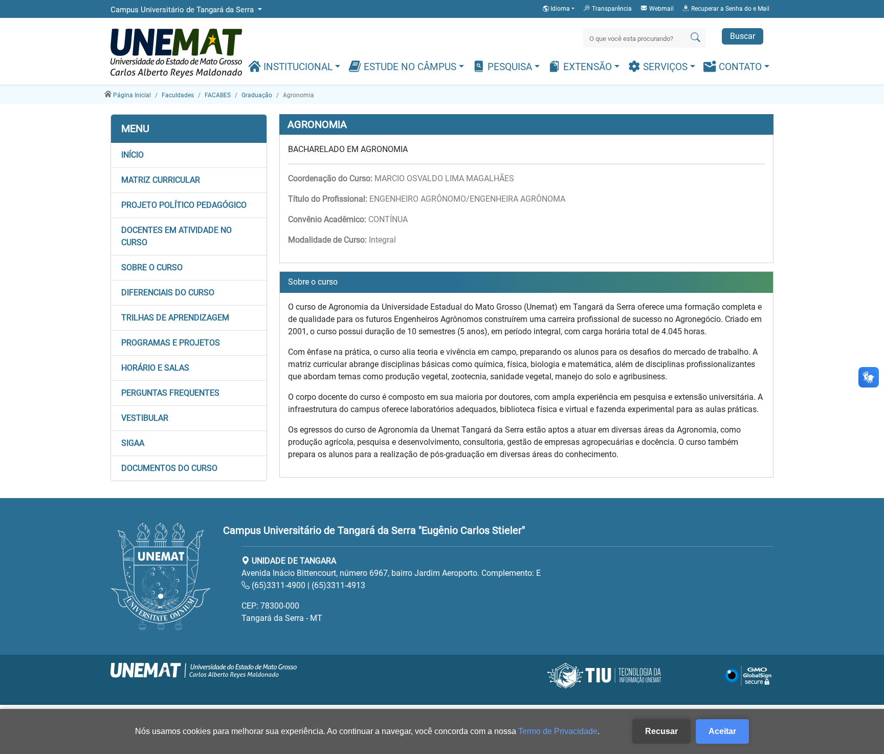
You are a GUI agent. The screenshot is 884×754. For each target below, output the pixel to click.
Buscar (742, 36)
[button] (189, 155)
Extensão (587, 67)
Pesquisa (510, 67)
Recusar (661, 731)
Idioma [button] (560, 8)
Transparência (611, 8)
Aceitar (722, 731)
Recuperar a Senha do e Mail (729, 8)
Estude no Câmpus (410, 67)
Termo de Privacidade (558, 731)
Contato (740, 67)
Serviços (665, 67)
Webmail (661, 8)
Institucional (298, 67)
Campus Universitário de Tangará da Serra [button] (183, 9)
